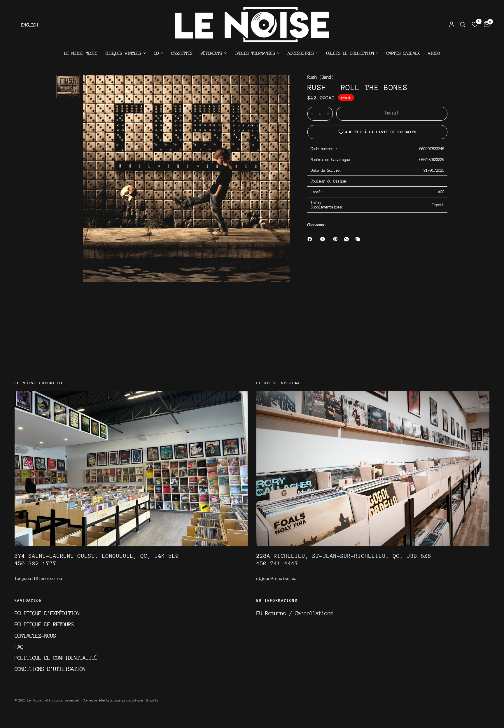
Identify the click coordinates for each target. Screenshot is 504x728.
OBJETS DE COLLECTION (350, 53)
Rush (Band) (320, 77)
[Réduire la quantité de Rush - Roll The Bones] (312, 113)
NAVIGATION (28, 601)
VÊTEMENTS (211, 53)
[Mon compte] (451, 25)
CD (156, 53)
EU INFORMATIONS (277, 601)
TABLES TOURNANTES (255, 53)
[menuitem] (81, 53)
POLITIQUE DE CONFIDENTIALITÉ (56, 658)
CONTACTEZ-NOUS (35, 635)
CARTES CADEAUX (403, 53)
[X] (323, 239)
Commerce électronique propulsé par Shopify (120, 700)
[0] (485, 25)
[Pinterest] (336, 239)
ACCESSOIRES (301, 53)
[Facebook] (310, 239)
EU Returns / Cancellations (294, 613)
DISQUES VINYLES (123, 53)
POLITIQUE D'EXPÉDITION (47, 613)
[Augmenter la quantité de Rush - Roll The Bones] (328, 113)
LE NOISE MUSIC (80, 53)
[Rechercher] (462, 25)
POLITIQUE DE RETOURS (44, 624)
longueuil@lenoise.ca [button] (38, 578)
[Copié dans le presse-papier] (358, 239)
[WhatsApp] (347, 239)
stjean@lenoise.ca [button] (276, 578)
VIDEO (434, 53)
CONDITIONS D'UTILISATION (50, 669)
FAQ (19, 646)
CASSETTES (181, 53)
